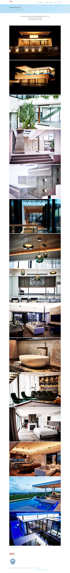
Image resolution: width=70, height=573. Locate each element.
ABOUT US (51, 2)
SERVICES (41, 2)
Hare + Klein (39, 19)
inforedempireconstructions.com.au (41, 569)
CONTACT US (56, 2)
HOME (37, 2)
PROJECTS (46, 2)
